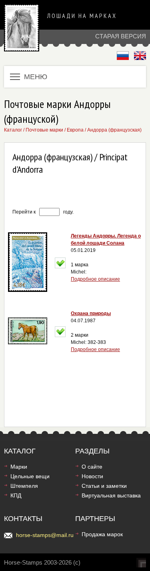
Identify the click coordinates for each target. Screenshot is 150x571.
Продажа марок (102, 534)
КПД (15, 495)
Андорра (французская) (114, 130)
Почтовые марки (44, 130)
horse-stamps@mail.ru (45, 535)
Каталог (13, 130)
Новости (92, 476)
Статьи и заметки (104, 486)
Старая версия (120, 36)
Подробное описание (95, 279)
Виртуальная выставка (111, 495)
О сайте (92, 466)
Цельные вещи (30, 476)
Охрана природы (91, 313)
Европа (75, 130)
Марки (18, 466)
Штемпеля (24, 486)
